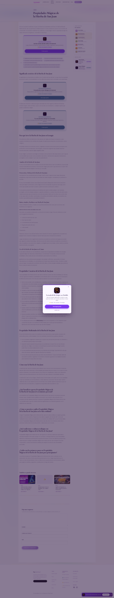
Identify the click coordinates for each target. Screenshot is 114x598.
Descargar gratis (57, 306)
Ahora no (57, 310)
